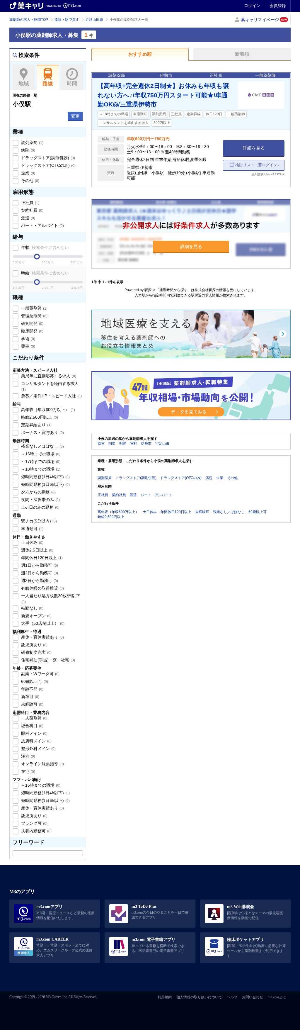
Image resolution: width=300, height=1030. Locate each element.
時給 (44, 273)
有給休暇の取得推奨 (42, 588)
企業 (27, 173)
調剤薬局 (31, 142)
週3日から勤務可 (39, 580)
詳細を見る (254, 147)
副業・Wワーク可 (39, 673)
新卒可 (29, 696)
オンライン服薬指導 (42, 763)
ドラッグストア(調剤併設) (47, 157)
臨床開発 (31, 331)
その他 (29, 180)
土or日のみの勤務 (39, 507)
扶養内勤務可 (36, 831)
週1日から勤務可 (39, 565)
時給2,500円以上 (39, 417)
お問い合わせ (252, 997)
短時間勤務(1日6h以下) (45, 484)
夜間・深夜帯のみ (40, 499)
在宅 (27, 771)
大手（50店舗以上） (42, 623)
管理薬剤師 (33, 315)
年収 (44, 247)
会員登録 (278, 5)
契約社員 (31, 210)
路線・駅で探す (66, 20)
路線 (47, 83)
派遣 (27, 217)
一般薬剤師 (33, 308)
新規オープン (36, 615)
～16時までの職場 (40, 454)
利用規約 (165, 997)
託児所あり (33, 644)
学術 (27, 338)
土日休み (31, 542)
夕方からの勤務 (38, 492)
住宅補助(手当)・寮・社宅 (47, 660)
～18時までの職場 (40, 469)
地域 (23, 83)
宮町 (133, 444)
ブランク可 (33, 823)
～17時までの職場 (40, 461)
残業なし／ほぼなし (42, 446)
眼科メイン (33, 733)
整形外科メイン (38, 748)
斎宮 (101, 444)
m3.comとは (277, 997)
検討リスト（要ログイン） (258, 165)
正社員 (29, 202)
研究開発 (31, 323)
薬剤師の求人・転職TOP (28, 20)
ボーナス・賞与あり (42, 432)
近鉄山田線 (94, 20)
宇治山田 (162, 444)
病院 (27, 150)
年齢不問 (31, 689)
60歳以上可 (34, 681)
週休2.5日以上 (36, 550)
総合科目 (31, 725)
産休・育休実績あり (42, 637)
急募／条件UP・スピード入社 (51, 395)
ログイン (252, 5)
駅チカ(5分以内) (38, 521)
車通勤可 (31, 528)
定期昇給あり (36, 424)
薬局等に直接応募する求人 (48, 376)
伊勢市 (146, 444)
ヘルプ (232, 997)
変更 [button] (75, 116)
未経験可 (31, 704)
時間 (72, 83)
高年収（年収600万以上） (47, 409)
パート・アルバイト (42, 225)
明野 (122, 444)
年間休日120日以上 (41, 557)
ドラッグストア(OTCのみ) (48, 165)
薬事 (27, 346)
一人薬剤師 (33, 718)
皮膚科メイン (36, 741)
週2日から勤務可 (39, 573)
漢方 (27, 756)
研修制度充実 (36, 652)
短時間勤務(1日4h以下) (45, 476)
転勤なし (31, 608)
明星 (111, 444)
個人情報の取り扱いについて (199, 997)
